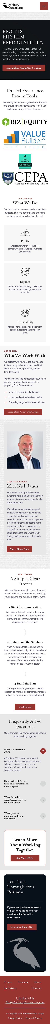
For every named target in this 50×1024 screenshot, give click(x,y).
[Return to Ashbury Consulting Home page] (12, 6)
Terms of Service (34, 1018)
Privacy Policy (15, 1018)
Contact (36, 988)
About (37, 982)
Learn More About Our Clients (23, 411)
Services (23, 982)
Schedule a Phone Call (22, 926)
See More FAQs (25, 858)
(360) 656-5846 (25, 998)
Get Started (25, 706)
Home (8, 982)
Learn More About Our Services (23, 67)
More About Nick (19, 549)
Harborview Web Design (33, 1013)
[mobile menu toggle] (44, 6)
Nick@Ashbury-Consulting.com (25, 1002)
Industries (10, 988)
